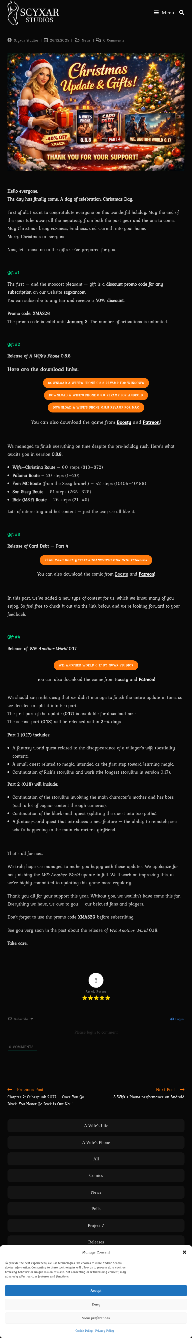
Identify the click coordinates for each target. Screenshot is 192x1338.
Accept (96, 1290)
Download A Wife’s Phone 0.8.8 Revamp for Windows (96, 383)
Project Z (96, 1225)
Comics (96, 1175)
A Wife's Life (96, 1125)
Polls (96, 1208)
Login (179, 1019)
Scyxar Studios (26, 40)
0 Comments (113, 40)
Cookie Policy (84, 1330)
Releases (96, 1241)
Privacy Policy (104, 1330)
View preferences (96, 1318)
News (86, 40)
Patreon (146, 574)
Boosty (124, 422)
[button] (184, 1252)
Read (96, 560)
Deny (96, 1304)
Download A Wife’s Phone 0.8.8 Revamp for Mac (96, 407)
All (96, 1158)
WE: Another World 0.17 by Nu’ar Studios (96, 665)
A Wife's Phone (96, 1142)
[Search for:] (180, 12)
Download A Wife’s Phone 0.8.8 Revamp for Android (96, 395)
